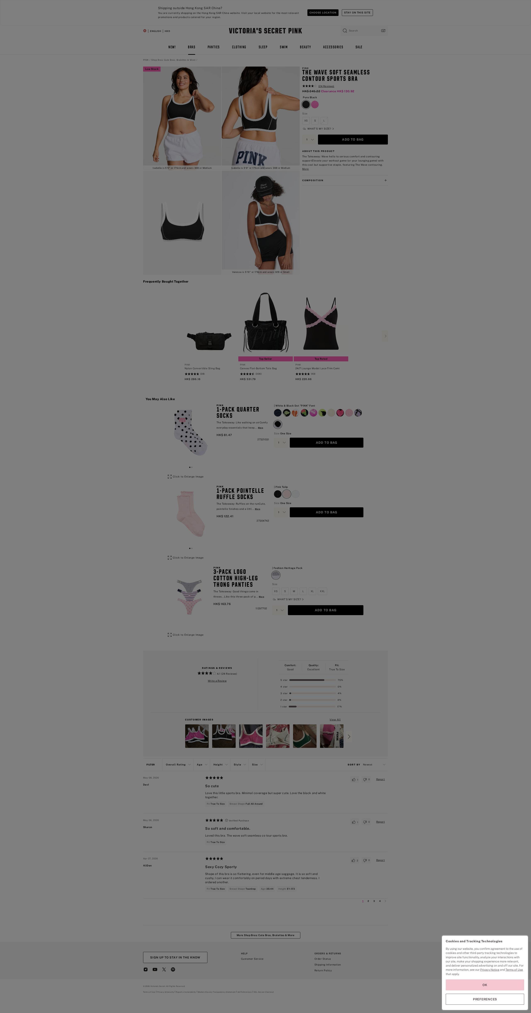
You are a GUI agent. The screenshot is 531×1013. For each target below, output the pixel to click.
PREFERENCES (485, 999)
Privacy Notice (489, 969)
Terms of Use (514, 969)
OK (484, 985)
